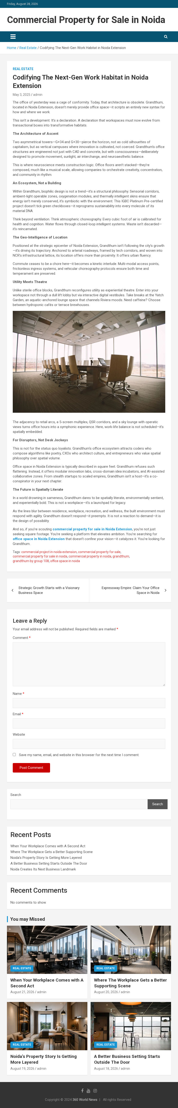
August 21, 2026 (22, 992)
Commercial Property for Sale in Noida (86, 19)
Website (19, 734)
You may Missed (27, 919)
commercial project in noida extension (49, 552)
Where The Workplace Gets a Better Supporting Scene (51, 852)
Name (18, 694)
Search (15, 795)
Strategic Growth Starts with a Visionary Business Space (49, 590)
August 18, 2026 (106, 1068)
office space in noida (65, 561)
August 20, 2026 (106, 992)
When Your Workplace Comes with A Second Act (47, 846)
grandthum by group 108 (31, 561)
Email (18, 714)
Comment (22, 638)
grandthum (121, 556)
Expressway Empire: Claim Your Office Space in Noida (130, 590)
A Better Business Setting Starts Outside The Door (48, 863)
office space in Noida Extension (39, 539)
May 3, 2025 (21, 95)
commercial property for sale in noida (40, 556)
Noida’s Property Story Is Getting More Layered (46, 858)
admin (37, 95)
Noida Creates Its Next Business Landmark (43, 869)
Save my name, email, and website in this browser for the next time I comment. (79, 755)
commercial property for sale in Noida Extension (92, 529)
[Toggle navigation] (13, 36)
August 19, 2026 (22, 1068)
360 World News (85, 1100)
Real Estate (23, 69)
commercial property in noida (90, 556)
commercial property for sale (99, 552)
